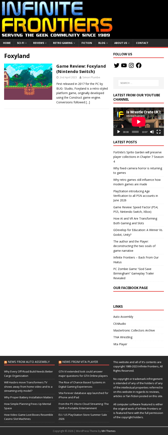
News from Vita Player (80, 362)
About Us (120, 43)
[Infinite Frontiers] (84, 36)
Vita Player (120, 344)
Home (7, 43)
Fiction (87, 43)
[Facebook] (138, 65)
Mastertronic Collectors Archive (134, 330)
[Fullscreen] (159, 132)
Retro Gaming (63, 43)
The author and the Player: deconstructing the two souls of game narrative (134, 246)
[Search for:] (138, 83)
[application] (138, 121)
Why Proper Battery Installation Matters (28, 397)
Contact (142, 43)
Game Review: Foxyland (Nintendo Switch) (81, 68)
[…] (88, 102)
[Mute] (152, 132)
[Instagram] (131, 65)
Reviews (38, 43)
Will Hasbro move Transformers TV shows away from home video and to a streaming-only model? (28, 386)
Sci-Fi (20, 43)
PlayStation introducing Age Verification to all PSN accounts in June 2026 (135, 195)
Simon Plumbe (91, 77)
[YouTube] (124, 65)
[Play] (119, 132)
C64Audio (119, 324)
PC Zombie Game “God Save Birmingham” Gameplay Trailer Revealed (133, 273)
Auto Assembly (123, 317)
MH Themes (108, 431)
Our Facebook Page (130, 288)
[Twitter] (116, 65)
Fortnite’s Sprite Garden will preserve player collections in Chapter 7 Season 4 (138, 156)
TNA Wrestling (122, 337)
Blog (101, 43)
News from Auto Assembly (29, 362)
